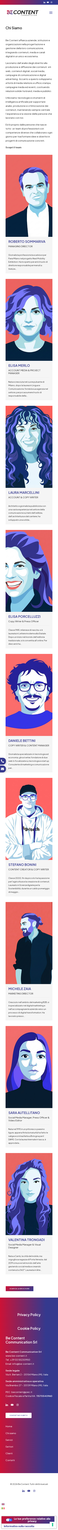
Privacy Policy (29, 1315)
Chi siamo (11, 1433)
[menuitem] (44, 2)
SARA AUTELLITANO (24, 1113)
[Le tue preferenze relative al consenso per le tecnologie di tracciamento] (53, 1525)
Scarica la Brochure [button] (20, 1289)
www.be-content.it (16, 1355)
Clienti (9, 1453)
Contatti (10, 1460)
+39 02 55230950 (20, 1359)
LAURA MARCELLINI (23, 492)
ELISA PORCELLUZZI (24, 616)
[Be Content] (23, 12)
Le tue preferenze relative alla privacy (32, 1520)
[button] (44, 2)
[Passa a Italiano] (3, 1508)
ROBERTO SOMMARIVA (26, 241)
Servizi (9, 1439)
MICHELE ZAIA (19, 989)
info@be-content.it (23, 1363)
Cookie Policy (29, 1328)
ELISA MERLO (19, 365)
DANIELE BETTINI (21, 741)
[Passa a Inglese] (3, 1504)
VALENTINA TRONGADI (26, 1240)
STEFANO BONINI (22, 865)
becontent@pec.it (21, 1391)
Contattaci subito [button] (19, 1415)
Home (9, 1426)
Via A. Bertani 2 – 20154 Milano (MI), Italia (27, 1374)
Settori (9, 1446)
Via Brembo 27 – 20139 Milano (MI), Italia (27, 1385)
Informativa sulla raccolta (19, 1526)
